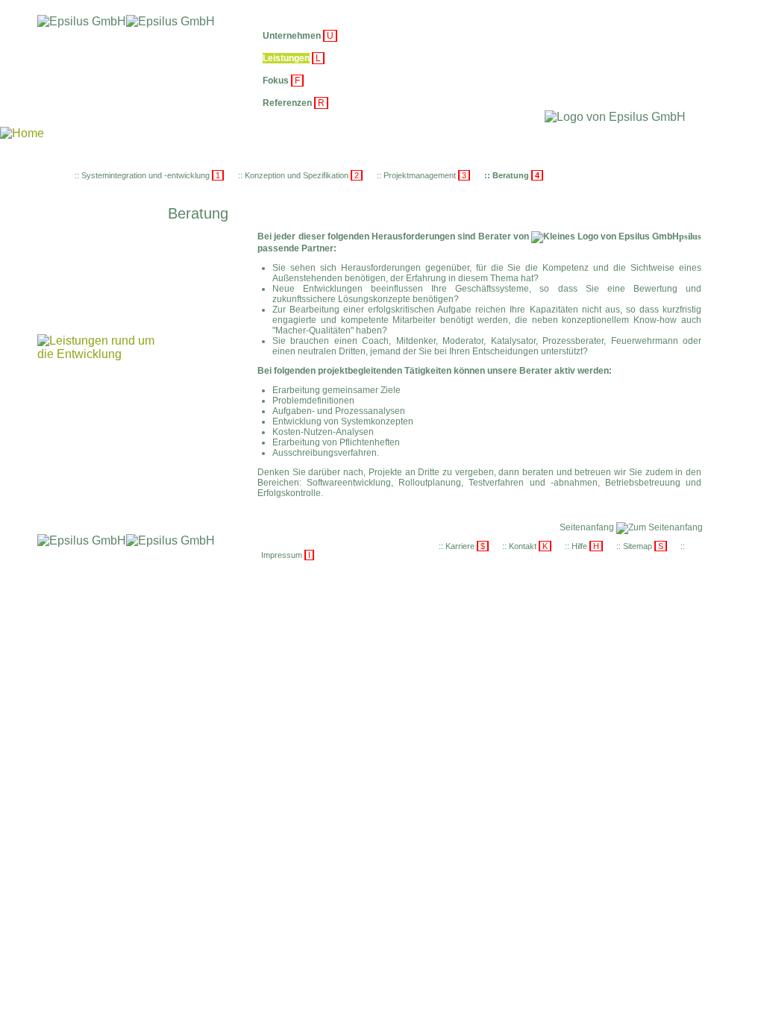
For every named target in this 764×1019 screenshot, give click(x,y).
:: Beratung (513, 175)
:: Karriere (463, 546)
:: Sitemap (641, 546)
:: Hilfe (583, 546)
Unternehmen (292, 36)
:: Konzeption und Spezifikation (299, 175)
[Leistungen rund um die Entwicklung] (97, 354)
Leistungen (286, 58)
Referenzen (287, 103)
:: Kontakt (526, 546)
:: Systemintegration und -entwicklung (148, 175)
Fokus (276, 80)
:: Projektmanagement (423, 175)
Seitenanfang (588, 527)
